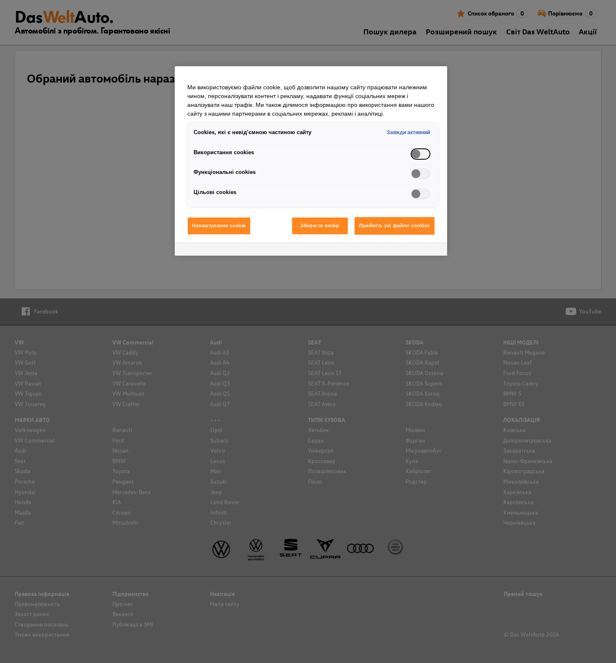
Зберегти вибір (319, 225)
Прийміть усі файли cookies (394, 225)
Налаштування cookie (219, 225)
